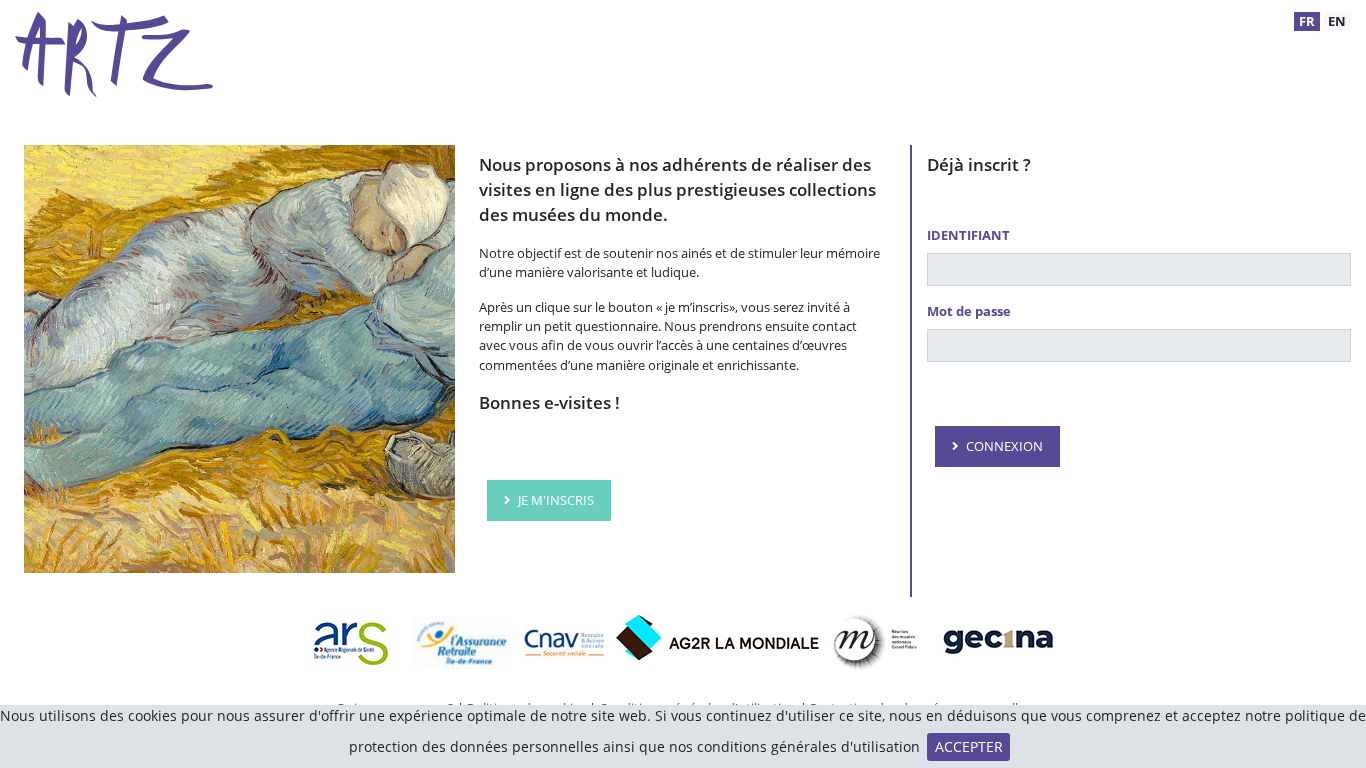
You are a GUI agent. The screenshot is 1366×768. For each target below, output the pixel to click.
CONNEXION (1004, 446)
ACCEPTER (969, 746)
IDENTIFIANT (968, 235)
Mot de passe (969, 311)
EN (1337, 21)
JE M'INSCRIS (556, 500)
